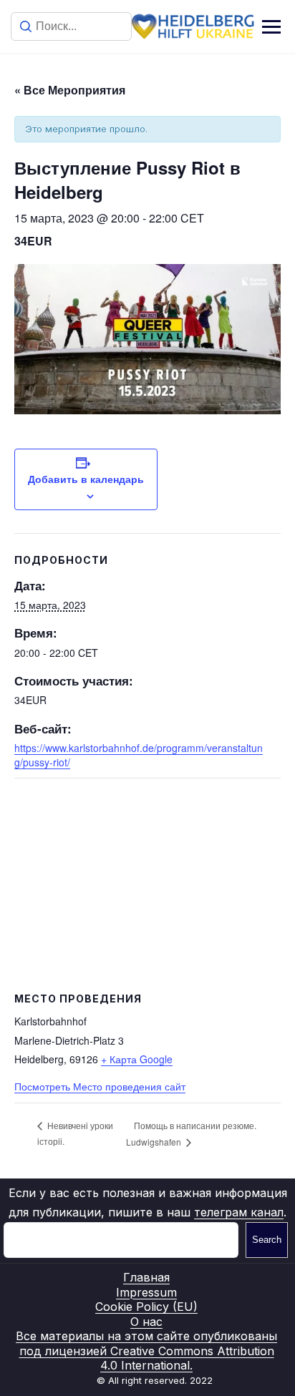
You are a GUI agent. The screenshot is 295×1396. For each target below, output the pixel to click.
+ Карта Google (137, 1059)
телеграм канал (239, 1212)
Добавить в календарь (86, 479)
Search (266, 1239)
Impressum (146, 1292)
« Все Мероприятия (69, 90)
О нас (146, 1321)
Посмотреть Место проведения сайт (99, 1086)
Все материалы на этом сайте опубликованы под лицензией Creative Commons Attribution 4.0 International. (146, 1350)
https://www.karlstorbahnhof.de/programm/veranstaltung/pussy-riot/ (138, 755)
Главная (146, 1277)
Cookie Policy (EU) (146, 1306)
